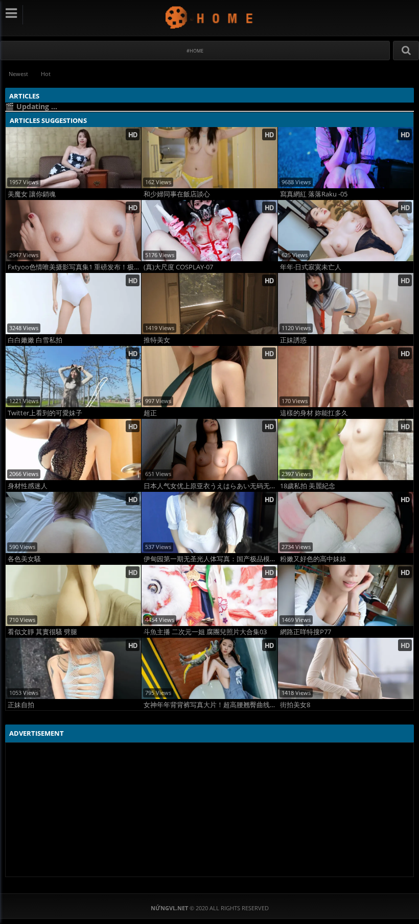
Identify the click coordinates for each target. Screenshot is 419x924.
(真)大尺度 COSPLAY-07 (178, 267)
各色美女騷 (24, 559)
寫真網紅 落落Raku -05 (313, 194)
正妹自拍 (21, 705)
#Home (195, 50)
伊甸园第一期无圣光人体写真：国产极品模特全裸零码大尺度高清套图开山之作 (210, 559)
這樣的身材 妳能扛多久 (314, 413)
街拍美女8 (295, 705)
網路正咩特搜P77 (305, 632)
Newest (18, 74)
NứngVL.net (210, 17)
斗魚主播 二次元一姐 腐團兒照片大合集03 (205, 632)
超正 (150, 413)
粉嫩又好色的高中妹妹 (313, 559)
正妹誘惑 (293, 340)
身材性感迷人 (28, 486)
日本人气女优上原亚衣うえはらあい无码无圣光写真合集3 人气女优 (210, 486)
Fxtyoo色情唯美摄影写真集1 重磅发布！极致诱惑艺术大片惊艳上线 (74, 267)
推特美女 (157, 340)
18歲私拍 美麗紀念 (307, 486)
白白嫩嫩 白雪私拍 (35, 340)
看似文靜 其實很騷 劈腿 (42, 632)
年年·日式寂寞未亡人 (310, 267)
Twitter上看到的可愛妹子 (45, 413)
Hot (46, 74)
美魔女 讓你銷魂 (32, 194)
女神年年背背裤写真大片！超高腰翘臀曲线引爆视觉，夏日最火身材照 (210, 705)
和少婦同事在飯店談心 (177, 194)
